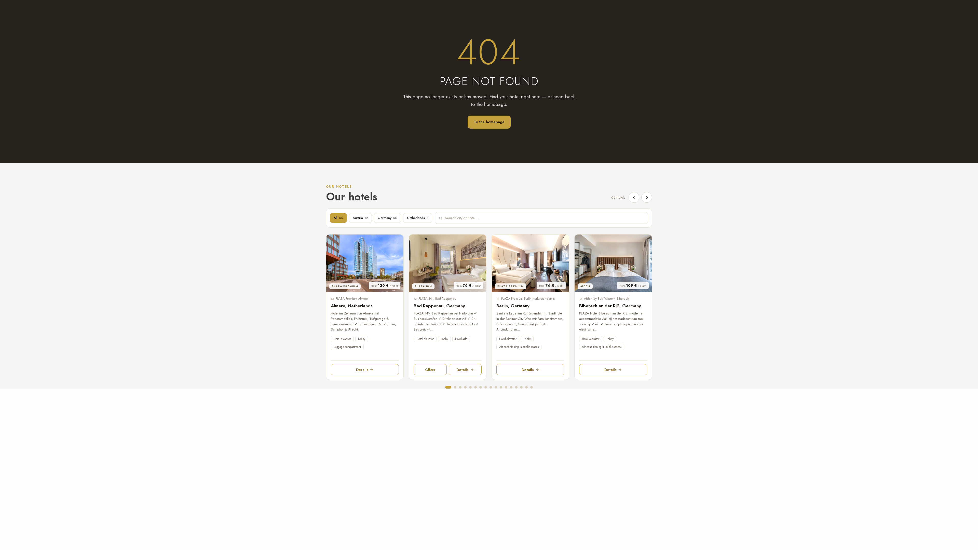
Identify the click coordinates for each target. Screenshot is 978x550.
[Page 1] (448, 387)
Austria (360, 217)
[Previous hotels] (634, 197)
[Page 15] (521, 387)
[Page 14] (516, 387)
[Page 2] (455, 387)
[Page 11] (501, 387)
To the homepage (489, 122)
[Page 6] (475, 387)
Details (362, 369)
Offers (430, 369)
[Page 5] (470, 387)
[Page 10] (496, 387)
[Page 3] (460, 387)
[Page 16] (526, 387)
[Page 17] (531, 387)
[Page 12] (506, 387)
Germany (387, 217)
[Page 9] (491, 387)
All (338, 217)
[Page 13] (511, 387)
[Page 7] (480, 387)
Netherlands (417, 217)
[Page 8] (485, 387)
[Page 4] (465, 387)
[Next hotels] (646, 197)
